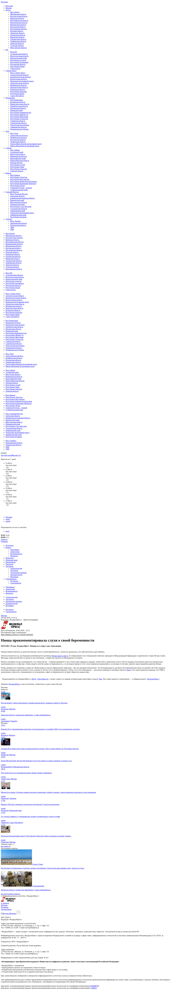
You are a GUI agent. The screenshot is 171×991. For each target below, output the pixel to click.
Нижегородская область (19, 104)
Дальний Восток (12, 192)
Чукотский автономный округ (22, 213)
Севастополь (15, 69)
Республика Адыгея (18, 60)
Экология (9, 564)
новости (4, 539)
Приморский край (17, 204)
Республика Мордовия (19, 117)
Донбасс (9, 219)
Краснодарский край (18, 58)
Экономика (14, 550)
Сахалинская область (18, 209)
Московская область (18, 14)
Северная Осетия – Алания (21, 188)
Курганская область (18, 140)
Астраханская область (19, 54)
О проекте (5, 903)
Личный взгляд (16, 575)
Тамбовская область (18, 41)
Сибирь (9, 148)
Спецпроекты (11, 579)
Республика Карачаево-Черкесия (23, 184)
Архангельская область (19, 75)
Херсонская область (18, 225)
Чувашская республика (19, 129)
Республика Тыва (17, 167)
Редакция (4, 907)
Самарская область (17, 121)
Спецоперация (38, 886)
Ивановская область (18, 25)
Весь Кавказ (15, 175)
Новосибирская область (19, 161)
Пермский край (16, 110)
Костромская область (18, 29)
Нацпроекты (11, 562)
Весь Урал (14, 133)
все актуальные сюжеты (10, 894)
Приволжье (10, 98)
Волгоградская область (19, 56)
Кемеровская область (18, 156)
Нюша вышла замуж (60, 656)
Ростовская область (18, 64)
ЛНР (12, 227)
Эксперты (9, 566)
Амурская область (17, 196)
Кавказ (8, 173)
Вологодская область (18, 79)
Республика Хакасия (18, 169)
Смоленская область (18, 39)
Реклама (9, 517)
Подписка (14, 581)
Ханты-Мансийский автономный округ (26, 144)
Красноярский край (18, 158)
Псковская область (17, 89)
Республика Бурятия (18, 217)
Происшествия (11, 560)
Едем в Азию (37, 864)
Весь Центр (14, 12)
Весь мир (9, 6)
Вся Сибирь (15, 150)
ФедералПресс (153, 679)
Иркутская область (17, 154)
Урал (7, 131)
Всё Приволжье (16, 100)
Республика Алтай (17, 165)
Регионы (4, 2)
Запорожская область (18, 223)
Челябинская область (18, 138)
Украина (13, 721)
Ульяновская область (18, 127)
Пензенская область (18, 108)
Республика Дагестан (18, 177)
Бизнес (8, 548)
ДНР (12, 230)
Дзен (100, 679)
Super (129, 670)
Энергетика (15, 552)
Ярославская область (18, 48)
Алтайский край (16, 152)
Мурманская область (18, 85)
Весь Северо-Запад (17, 73)
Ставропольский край (19, 190)
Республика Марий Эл (19, 115)
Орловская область (17, 35)
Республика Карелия (18, 92)
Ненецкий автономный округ (22, 81)
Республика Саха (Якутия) (20, 207)
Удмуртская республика (19, 125)
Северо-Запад (11, 71)
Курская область (16, 31)
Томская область (16, 171)
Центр (8, 10)
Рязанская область (17, 37)
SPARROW (95, 986)
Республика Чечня (17, 186)
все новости (5, 846)
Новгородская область (19, 87)
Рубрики (4, 541)
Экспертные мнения (18, 573)
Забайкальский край (18, 215)
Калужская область (17, 27)
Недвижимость (16, 554)
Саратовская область (18, 123)
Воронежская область (18, 23)
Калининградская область (20, 77)
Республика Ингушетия (19, 179)
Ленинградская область (19, 83)
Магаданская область (18, 202)
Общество (10, 558)
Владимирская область (19, 20)
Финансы (14, 556)
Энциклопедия (16, 568)
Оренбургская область (19, 106)
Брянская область (17, 18)
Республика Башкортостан (20, 112)
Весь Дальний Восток (19, 194)
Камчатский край (17, 200)
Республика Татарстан (19, 119)
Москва (9, 8)
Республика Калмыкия (19, 62)
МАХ (34, 679)
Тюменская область (18, 142)
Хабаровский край (17, 211)
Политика (9, 545)
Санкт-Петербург (17, 96)
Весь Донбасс (15, 221)
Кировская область (17, 102)
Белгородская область (18, 16)
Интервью (14, 577)
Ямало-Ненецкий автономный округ (25, 146)
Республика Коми (17, 94)
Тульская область (17, 46)
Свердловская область (19, 135)
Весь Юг (13, 52)
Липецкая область (17, 33)
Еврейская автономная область (22, 198)
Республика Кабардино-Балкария (23, 181)
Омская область (16, 163)
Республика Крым (17, 66)
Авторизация (6, 909)
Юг (7, 50)
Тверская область (17, 43)
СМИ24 (94, 988)
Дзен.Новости (42, 679)
